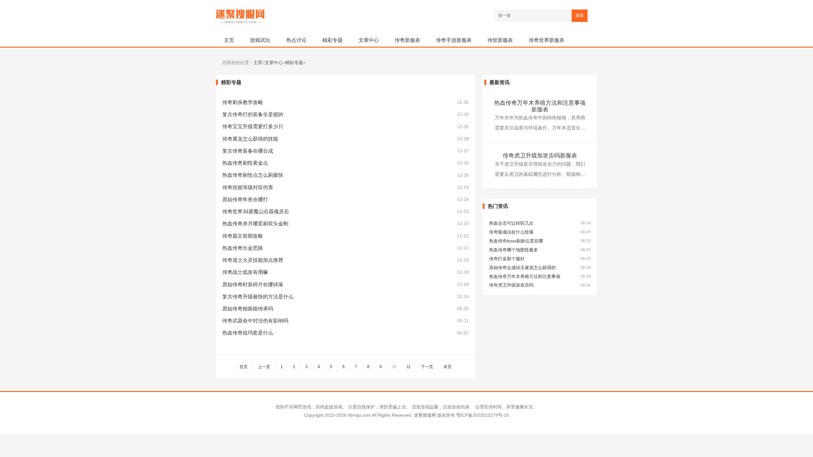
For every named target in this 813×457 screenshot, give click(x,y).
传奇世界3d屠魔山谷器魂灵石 (255, 211)
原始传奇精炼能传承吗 (247, 308)
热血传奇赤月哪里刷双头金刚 (255, 223)
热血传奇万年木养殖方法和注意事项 (524, 276)
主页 (229, 40)
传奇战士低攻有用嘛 (245, 272)
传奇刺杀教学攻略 (242, 102)
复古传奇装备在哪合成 (247, 151)
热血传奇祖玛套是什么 (247, 332)
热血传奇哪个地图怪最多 (513, 250)
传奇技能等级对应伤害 (247, 187)
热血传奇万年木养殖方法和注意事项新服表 (540, 106)
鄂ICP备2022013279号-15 (482, 415)
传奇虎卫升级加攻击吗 (511, 285)
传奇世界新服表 (546, 40)
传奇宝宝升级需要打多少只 (252, 126)
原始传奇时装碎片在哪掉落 (252, 284)
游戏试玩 (260, 40)
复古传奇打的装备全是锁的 (252, 114)
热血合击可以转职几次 (511, 223)
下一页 (427, 366)
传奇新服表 (407, 40)
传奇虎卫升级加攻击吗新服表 (540, 155)
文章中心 (369, 40)
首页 (243, 366)
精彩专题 (332, 40)
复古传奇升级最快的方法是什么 (257, 296)
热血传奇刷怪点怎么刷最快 (252, 175)
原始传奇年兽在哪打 (245, 199)
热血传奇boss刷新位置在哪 (516, 241)
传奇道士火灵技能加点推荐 (252, 260)
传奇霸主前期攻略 (242, 236)
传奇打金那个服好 (507, 258)
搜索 (579, 15)
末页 (447, 366)
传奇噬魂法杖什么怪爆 (511, 232)
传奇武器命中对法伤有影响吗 (255, 320)
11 (408, 366)
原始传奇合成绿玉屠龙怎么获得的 (522, 267)
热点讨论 (296, 40)
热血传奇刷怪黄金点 (245, 163)
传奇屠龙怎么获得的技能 (250, 139)
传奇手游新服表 (454, 40)
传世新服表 (500, 40)
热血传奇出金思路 (242, 248)
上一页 (264, 366)
